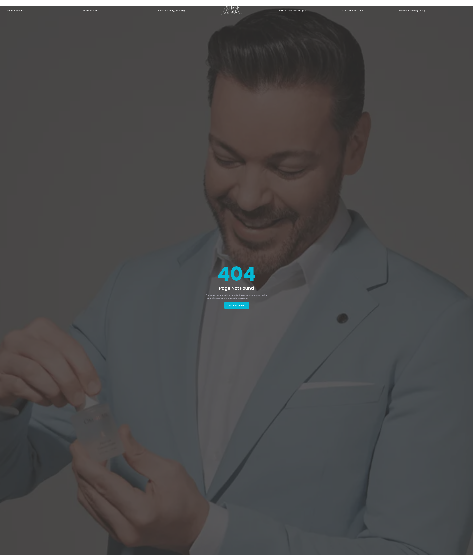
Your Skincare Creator (352, 10)
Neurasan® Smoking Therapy (413, 10)
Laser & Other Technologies (292, 10)
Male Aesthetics (91, 10)
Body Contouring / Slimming (171, 10)
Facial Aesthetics (15, 10)
